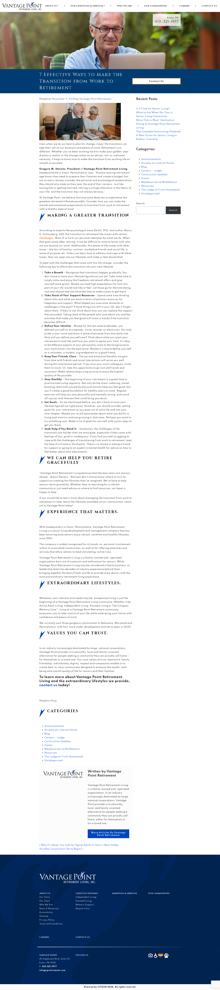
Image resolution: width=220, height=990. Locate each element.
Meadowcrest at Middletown (62, 749)
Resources (50, 753)
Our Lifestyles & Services (87, 6)
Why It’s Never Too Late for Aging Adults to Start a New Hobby (79, 845)
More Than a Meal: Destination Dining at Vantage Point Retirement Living (158, 124)
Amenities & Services (124, 893)
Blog (54, 701)
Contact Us (209, 6)
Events (48, 745)
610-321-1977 (167, 21)
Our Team (44, 901)
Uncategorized (53, 760)
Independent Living (86, 897)
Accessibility (46, 912)
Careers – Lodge (151, 171)
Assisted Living (84, 901)
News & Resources (49, 909)
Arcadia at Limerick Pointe (60, 730)
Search (140, 203)
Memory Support (85, 905)
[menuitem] (51, 6)
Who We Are (124, 6)
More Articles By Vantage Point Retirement (108, 834)
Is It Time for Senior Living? (153, 109)
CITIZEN (102, 987)
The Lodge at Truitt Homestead (63, 756)
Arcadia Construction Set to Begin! (60, 849)
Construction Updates (57, 741)
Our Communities (155, 6)
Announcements (54, 726)
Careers (184, 6)
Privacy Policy (46, 920)
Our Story (44, 897)
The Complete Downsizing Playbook (158, 131)
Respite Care (83, 909)
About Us (51, 6)
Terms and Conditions (51, 924)
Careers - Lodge (54, 737)
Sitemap (43, 916)
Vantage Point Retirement (95, 99)
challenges (46, 238)
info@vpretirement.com (52, 970)
